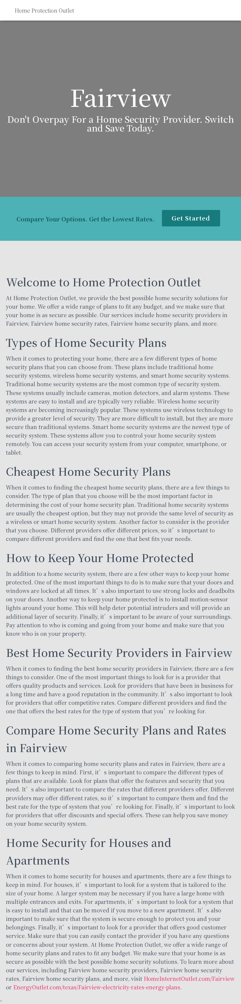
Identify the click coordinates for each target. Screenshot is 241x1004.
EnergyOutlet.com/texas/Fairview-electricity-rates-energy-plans (96, 987)
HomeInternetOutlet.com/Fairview (189, 978)
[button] (191, 218)
